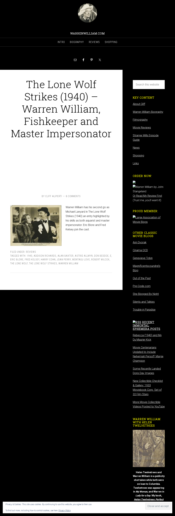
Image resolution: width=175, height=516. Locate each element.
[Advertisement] (61, 166)
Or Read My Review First (147, 195)
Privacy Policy (64, 510)
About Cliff (139, 104)
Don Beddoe (101, 255)
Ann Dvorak (139, 242)
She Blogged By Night (146, 294)
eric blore (16, 259)
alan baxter (65, 255)
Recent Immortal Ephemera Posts (146, 325)
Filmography (140, 119)
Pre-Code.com (142, 286)
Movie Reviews (142, 127)
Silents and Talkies (144, 301)
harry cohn (48, 259)
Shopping (138, 155)
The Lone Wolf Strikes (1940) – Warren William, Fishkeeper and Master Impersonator (61, 108)
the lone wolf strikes (43, 263)
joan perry (64, 259)
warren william (68, 263)
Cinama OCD (140, 250)
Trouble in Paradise (144, 309)
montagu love (81, 259)
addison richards (45, 255)
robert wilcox (100, 259)
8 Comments (73, 196)
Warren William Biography (148, 111)
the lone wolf (19, 263)
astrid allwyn (84, 255)
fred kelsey (32, 259)
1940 (29, 255)
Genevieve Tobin (143, 258)
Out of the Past (142, 278)
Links (136, 163)
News (136, 147)
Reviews (31, 251)
